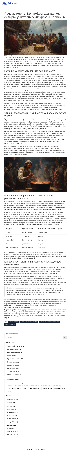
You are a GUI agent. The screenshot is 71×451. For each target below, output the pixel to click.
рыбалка (10, 383)
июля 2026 (12, 403)
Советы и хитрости (14, 374)
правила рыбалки (47, 388)
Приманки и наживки (15, 359)
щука (24, 388)
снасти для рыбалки (46, 385)
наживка (19, 388)
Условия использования (17, 448)
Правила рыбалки (14, 368)
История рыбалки (14, 349)
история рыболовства (52, 383)
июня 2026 (12, 406)
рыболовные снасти (28, 385)
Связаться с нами (58, 448)
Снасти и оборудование (16, 346)
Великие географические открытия (49, 321)
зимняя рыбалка (31, 383)
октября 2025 (12, 431)
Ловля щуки (12, 355)
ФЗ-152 (49, 448)
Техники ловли (13, 371)
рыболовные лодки (59, 388)
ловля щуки (41, 383)
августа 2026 (12, 399)
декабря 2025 (12, 425)
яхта (9, 391)
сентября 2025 (12, 434)
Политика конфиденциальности (36, 448)
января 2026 (12, 422)
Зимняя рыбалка (14, 362)
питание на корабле (31, 321)
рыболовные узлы (20, 383)
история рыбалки (10, 324)
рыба (22, 321)
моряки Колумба (14, 321)
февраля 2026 (13, 419)
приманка (57, 385)
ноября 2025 (12, 428)
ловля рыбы (11, 388)
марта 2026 (12, 415)
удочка (37, 385)
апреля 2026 (12, 412)
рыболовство (37, 388)
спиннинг (10, 385)
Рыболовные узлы (14, 352)
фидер (30, 388)
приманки (18, 385)
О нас (6, 448)
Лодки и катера (13, 365)
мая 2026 (11, 409)
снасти (62, 383)
